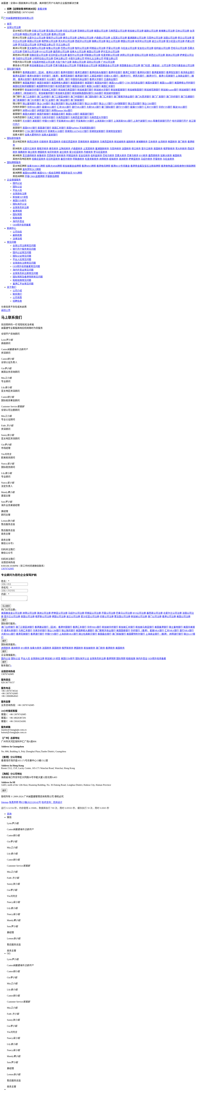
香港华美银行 (39, 79)
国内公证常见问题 (22, 252)
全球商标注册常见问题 (24, 263)
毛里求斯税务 (92, 159)
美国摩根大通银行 (60, 83)
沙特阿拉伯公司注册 (42, 58)
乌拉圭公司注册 (129, 48)
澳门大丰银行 (34, 100)
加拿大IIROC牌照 (36, 166)
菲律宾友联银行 (97, 131)
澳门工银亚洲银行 (60, 96)
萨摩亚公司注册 (59, 613)
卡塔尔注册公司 (76, 58)
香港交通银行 (82, 72)
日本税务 (152, 141)
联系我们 (17, 294)
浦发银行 (37, 121)
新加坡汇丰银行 (50, 89)
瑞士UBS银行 (91, 103)
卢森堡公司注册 (102, 38)
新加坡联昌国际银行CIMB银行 (87, 93)
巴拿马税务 (132, 155)
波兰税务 (64, 152)
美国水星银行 (152, 83)
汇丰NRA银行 (64, 107)
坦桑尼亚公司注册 (38, 55)
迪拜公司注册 (127, 55)
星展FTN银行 (137, 107)
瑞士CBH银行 (149, 103)
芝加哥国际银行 (87, 128)
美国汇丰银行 (108, 86)
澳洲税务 (123, 159)
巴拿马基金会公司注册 (64, 65)
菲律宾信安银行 (114, 131)
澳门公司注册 (44, 34)
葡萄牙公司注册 (54, 38)
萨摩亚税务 (134, 159)
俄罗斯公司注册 (50, 41)
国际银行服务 (14, 69)
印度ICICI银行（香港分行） (118, 76)
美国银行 (89, 83)
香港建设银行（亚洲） (34, 72)
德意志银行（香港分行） (145, 76)
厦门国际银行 (108, 107)
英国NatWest (72, 128)
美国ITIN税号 (20, 200)
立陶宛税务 (64, 148)
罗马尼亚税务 (100, 152)
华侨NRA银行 (34, 107)
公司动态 (17, 231)
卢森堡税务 (76, 148)
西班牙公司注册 (83, 41)
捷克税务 (53, 148)
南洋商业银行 (187, 72)
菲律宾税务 (83, 141)
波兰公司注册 (159, 41)
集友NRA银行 (180, 107)
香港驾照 (17, 211)
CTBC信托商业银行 (135, 83)
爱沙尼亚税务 (76, 152)
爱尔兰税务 (147, 148)
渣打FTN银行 (123, 107)
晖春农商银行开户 (162, 121)
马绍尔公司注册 (24, 58)
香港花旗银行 (67, 76)
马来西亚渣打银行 (79, 117)
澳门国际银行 (92, 96)
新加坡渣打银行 (85, 89)
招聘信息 (17, 301)
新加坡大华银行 (102, 89)
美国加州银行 (101, 83)
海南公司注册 (79, 62)
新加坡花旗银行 (152, 89)
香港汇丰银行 (130, 72)
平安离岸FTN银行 (85, 121)
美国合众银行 (79, 86)
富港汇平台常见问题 (23, 283)
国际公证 (17, 186)
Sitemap (5, 802)
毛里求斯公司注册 (110, 55)
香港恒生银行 (173, 72)
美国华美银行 (44, 83)
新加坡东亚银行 (63, 93)
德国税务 (42, 152)
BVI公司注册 (45, 51)
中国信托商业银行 (79, 79)
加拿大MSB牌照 (54, 166)
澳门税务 (182, 141)
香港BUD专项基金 (120, 166)
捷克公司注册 (70, 38)
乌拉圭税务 (168, 159)
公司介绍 (17, 290)
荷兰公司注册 (185, 38)
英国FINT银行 (29, 128)
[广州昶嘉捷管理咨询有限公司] (17, 18)
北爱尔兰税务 (29, 148)
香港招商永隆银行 (98, 72)
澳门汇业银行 (48, 100)
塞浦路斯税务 (102, 148)
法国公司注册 (170, 38)
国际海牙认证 (20, 204)
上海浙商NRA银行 (123, 121)
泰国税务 (94, 141)
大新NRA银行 (94, 107)
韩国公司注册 (29, 34)
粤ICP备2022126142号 (30, 802)
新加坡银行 (185, 89)
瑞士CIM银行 (43, 103)
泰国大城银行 (29, 114)
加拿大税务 (166, 155)
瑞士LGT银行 (106, 103)
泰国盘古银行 (58, 114)
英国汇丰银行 (59, 128)
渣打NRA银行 (79, 107)
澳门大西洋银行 (143, 96)
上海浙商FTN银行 (104, 121)
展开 (4, 620)
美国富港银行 (29, 83)
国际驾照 (17, 214)
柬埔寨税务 (142, 141)
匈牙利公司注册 (143, 41)
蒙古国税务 (55, 141)
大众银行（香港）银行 (58, 79)
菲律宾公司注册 (85, 31)
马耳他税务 (115, 148)
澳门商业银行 (63, 100)
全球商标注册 (20, 193)
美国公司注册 (93, 51)
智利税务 (61, 155)
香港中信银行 (115, 72)
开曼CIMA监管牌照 (35, 176)
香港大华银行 (96, 79)
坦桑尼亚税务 (39, 159)
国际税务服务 (14, 138)
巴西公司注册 (67, 48)
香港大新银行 (34, 76)
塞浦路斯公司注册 (136, 38)
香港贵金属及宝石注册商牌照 (145, 166)
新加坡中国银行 (112, 93)
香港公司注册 (58, 34)
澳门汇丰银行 (106, 96)
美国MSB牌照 (29, 173)
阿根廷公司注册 (97, 48)
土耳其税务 (89, 148)
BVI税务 (143, 155)
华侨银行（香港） (51, 76)
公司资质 (17, 297)
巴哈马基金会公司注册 (182, 65)
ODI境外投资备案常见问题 (26, 266)
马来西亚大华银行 (98, 117)
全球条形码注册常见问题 (25, 273)
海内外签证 (18, 221)
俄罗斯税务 (169, 148)
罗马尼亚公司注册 (27, 44)
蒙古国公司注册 (54, 31)
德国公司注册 (127, 41)
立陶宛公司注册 (85, 38)
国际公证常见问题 (22, 256)
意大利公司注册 (66, 41)
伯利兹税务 (96, 155)
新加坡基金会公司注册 (40, 65)
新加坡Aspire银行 (170, 89)
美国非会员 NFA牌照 (71, 173)
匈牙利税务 (53, 152)
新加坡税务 (120, 141)
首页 (9, 24)
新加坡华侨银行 (33, 89)
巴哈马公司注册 (179, 48)
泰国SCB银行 (72, 114)
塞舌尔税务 (66, 159)
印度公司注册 (39, 31)
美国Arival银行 (116, 83)
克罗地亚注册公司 (46, 44)
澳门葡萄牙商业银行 (124, 96)
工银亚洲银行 (96, 76)
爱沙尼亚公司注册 (175, 41)
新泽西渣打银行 (63, 86)
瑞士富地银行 (29, 103)
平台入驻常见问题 (22, 259)
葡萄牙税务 (42, 148)
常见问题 (11, 242)
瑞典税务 (22, 152)
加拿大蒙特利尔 (33, 135)
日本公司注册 (182, 31)
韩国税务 (172, 141)
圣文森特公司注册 (36, 48)
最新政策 (17, 235)
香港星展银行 (159, 72)
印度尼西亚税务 (69, 141)
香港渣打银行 (82, 76)
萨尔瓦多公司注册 (110, 51)
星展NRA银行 (49, 107)
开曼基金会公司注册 (87, 65)
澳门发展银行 (20, 100)
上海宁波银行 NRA (142, 121)
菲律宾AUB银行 (56, 131)
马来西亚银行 (63, 117)
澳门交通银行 (187, 96)
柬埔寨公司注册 (167, 31)
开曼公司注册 (113, 48)
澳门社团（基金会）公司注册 (156, 65)
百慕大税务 (120, 155)
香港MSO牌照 (89, 166)
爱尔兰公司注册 (12, 616)
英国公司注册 (34, 41)
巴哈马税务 (108, 155)
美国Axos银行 (167, 83)
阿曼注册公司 (111, 58)
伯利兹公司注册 (162, 48)
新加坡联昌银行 (135, 89)
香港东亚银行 (20, 76)
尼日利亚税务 (53, 159)
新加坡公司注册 (135, 31)
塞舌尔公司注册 (75, 55)
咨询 (9, 814)
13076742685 (7, 568)
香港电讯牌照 (103, 166)
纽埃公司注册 (141, 55)
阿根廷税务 (72, 155)
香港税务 (110, 648)
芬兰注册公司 (63, 44)
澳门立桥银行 (44, 96)
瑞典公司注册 (99, 41)
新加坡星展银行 (119, 89)
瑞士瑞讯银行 (58, 103)
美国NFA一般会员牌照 (48, 173)
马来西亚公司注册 (117, 31)
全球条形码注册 (21, 207)
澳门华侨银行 (173, 96)
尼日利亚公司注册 (57, 55)
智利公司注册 (82, 48)
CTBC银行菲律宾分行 (36, 131)
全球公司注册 (14, 27)
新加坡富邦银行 (47, 93)
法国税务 (126, 148)
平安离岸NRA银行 (65, 121)
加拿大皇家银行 (50, 135)
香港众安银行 (25, 79)
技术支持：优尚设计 (52, 802)
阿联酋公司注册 (92, 55)
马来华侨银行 (48, 117)
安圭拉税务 (84, 155)
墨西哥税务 (154, 155)
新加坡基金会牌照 (72, 166)
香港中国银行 (67, 72)
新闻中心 (11, 228)
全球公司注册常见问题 (24, 245)
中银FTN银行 (49, 121)
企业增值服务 (14, 180)
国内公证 (17, 183)
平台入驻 (17, 190)
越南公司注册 (151, 31)
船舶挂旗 (17, 218)
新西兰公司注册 (157, 55)
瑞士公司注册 (113, 41)
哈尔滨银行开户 (180, 121)
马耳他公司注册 (155, 38)
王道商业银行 (111, 79)
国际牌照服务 (14, 162)
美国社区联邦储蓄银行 (24, 86)
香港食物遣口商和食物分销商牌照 (178, 166)
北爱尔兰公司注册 (36, 38)
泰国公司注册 (101, 31)
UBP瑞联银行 (120, 103)
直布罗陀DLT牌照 (31, 169)
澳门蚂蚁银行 (77, 100)
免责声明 (13, 802)
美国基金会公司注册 (108, 65)
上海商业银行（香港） (157, 634)
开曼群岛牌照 (52, 176)
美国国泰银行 (77, 83)
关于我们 (11, 287)
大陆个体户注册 (63, 62)
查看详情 (42, 9)
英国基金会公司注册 (129, 65)
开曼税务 (157, 159)
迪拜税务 (103, 159)
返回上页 (5, 310)
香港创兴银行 (144, 72)
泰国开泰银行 (44, 114)
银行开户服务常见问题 (24, 249)
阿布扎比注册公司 (94, 58)
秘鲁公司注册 (53, 48)
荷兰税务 (136, 148)
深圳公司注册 (93, 62)
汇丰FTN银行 (151, 107)
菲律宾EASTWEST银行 (77, 131)
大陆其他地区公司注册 (43, 62)
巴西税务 (51, 155)
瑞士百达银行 (135, 103)
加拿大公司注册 (78, 51)
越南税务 (131, 141)
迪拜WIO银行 (29, 110)
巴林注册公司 (60, 58)
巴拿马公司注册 (30, 51)
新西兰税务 (33, 141)
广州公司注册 (108, 62)
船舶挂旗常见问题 (22, 280)
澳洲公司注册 (172, 55)
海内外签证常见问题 (23, 270)
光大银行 (27, 121)
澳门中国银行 (77, 96)
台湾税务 (162, 141)
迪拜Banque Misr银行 (61, 110)
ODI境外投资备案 (22, 225)
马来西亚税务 (107, 141)
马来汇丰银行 (34, 117)
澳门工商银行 (29, 96)
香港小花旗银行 (167, 76)
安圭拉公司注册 (145, 48)
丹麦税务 (88, 152)
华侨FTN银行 (165, 107)
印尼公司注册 (70, 31)
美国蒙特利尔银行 (45, 86)
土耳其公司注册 (119, 38)
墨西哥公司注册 (61, 51)
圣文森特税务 (29, 155)
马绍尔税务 (146, 159)
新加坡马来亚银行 (67, 89)
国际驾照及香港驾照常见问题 (28, 277)
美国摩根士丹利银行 (184, 83)
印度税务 (43, 141)
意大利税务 (181, 148)
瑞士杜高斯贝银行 (74, 103)
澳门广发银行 (159, 96)
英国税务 (158, 148)
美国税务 (177, 155)
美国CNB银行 (94, 86)
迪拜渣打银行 (44, 110)
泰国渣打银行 (87, 114)
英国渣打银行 (44, 128)
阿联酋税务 (78, 159)
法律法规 (17, 238)
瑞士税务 (32, 152)
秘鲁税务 (41, 155)
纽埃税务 (113, 159)
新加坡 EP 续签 (20, 197)
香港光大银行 (53, 72)
